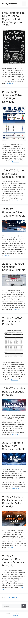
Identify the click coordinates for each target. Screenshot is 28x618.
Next (14, 597)
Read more (10, 83)
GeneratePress (14, 615)
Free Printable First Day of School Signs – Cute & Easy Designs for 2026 (14, 19)
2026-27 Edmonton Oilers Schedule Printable (13, 212)
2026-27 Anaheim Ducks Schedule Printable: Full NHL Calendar (13, 501)
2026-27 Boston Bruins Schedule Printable (12, 321)
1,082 (9, 597)
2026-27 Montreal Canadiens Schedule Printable (13, 266)
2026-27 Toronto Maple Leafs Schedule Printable (13, 446)
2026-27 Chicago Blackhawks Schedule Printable (13, 173)
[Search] (24, 606)
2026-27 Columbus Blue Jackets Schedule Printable (13, 560)
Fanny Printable (9, 4)
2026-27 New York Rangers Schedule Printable (13, 391)
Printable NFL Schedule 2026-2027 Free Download (12, 97)
